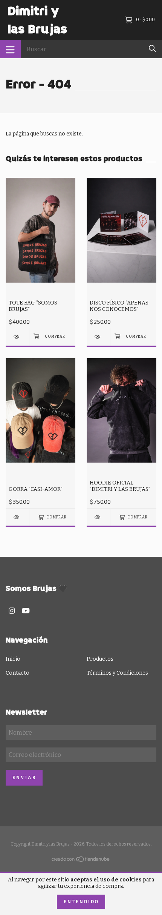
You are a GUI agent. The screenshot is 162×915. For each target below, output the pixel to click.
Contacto (17, 673)
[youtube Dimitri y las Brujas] (26, 610)
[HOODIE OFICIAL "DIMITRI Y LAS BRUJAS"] (98, 517)
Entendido (81, 901)
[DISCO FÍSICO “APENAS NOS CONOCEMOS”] (98, 336)
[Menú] (10, 49)
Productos (100, 659)
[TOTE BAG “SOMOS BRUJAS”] (17, 336)
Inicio (13, 659)
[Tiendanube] (81, 861)
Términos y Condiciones (117, 673)
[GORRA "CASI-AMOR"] (17, 517)
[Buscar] (152, 48)
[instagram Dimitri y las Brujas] (12, 610)
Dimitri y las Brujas (37, 20)
